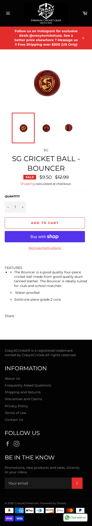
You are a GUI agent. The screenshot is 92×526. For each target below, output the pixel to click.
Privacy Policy (16, 406)
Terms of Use (15, 413)
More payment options (45, 248)
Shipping (28, 184)
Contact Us (14, 420)
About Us (12, 378)
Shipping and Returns (23, 392)
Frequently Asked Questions (28, 385)
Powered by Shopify (53, 503)
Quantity (12, 196)
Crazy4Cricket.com (27, 503)
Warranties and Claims (23, 399)
